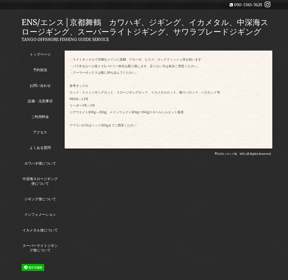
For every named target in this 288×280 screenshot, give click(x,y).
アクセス (40, 132)
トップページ (40, 54)
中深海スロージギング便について (40, 181)
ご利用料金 (40, 116)
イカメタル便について (40, 230)
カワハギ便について (40, 163)
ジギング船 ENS (234, 154)
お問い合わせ (40, 85)
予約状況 (40, 70)
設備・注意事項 (40, 101)
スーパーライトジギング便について (40, 247)
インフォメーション (40, 214)
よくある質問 (40, 147)
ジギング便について (40, 199)
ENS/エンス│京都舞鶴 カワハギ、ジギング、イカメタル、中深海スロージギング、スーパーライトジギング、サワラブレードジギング (145, 27)
